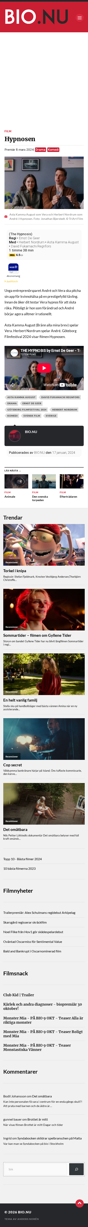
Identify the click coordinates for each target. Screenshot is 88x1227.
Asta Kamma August (63, 242)
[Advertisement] (44, 78)
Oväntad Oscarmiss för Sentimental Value (32, 941)
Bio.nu (24, 1212)
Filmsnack (15, 973)
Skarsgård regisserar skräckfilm (25, 922)
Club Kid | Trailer (18, 995)
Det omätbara (42, 1096)
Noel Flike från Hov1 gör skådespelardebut (33, 932)
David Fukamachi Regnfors (31, 246)
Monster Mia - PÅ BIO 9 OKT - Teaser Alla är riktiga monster (43, 1020)
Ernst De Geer (29, 238)
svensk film (32, 415)
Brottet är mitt (37, 1119)
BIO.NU (31, 432)
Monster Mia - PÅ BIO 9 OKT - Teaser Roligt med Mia (43, 1034)
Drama (40, 150)
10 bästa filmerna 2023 (19, 868)
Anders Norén (28, 1219)
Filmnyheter (18, 890)
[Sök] (76, 1169)
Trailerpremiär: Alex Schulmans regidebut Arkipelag (39, 912)
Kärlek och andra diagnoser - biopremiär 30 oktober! (42, 1006)
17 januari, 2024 (63, 453)
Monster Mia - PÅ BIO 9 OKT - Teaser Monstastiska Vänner (37, 1047)
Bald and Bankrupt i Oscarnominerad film (32, 951)
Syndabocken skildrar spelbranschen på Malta (49, 1138)
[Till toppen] (80, 1203)
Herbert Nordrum (31, 242)
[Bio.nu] (44, 18)
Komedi (53, 150)
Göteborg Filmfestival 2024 (26, 409)
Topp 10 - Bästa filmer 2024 (22, 859)
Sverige (51, 415)
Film (8, 131)
